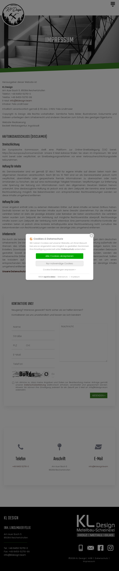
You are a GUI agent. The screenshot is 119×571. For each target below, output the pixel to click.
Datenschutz (67, 249)
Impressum (75, 277)
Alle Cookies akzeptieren (60, 256)
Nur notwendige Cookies (59, 263)
